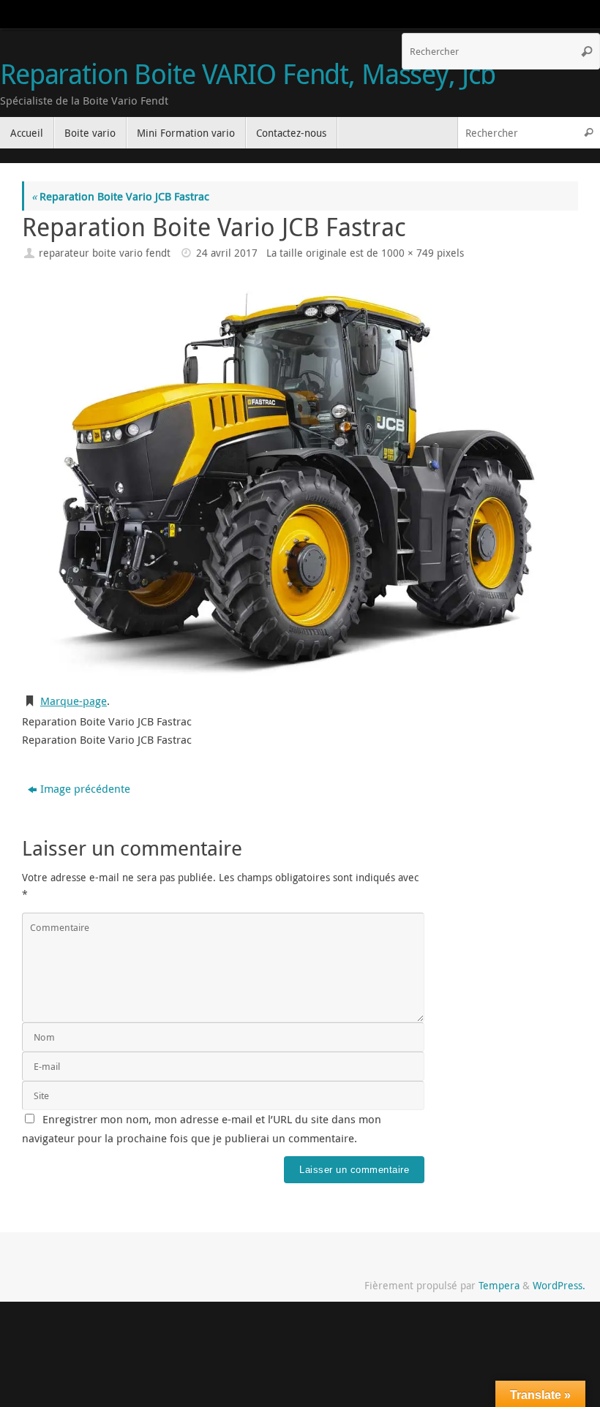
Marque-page (73, 700)
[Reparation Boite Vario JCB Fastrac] (300, 478)
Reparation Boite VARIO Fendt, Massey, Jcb (247, 74)
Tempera (499, 1285)
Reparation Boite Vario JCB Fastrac (120, 196)
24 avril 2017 (227, 253)
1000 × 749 (407, 253)
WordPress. (559, 1285)
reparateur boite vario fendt (104, 253)
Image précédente (85, 788)
